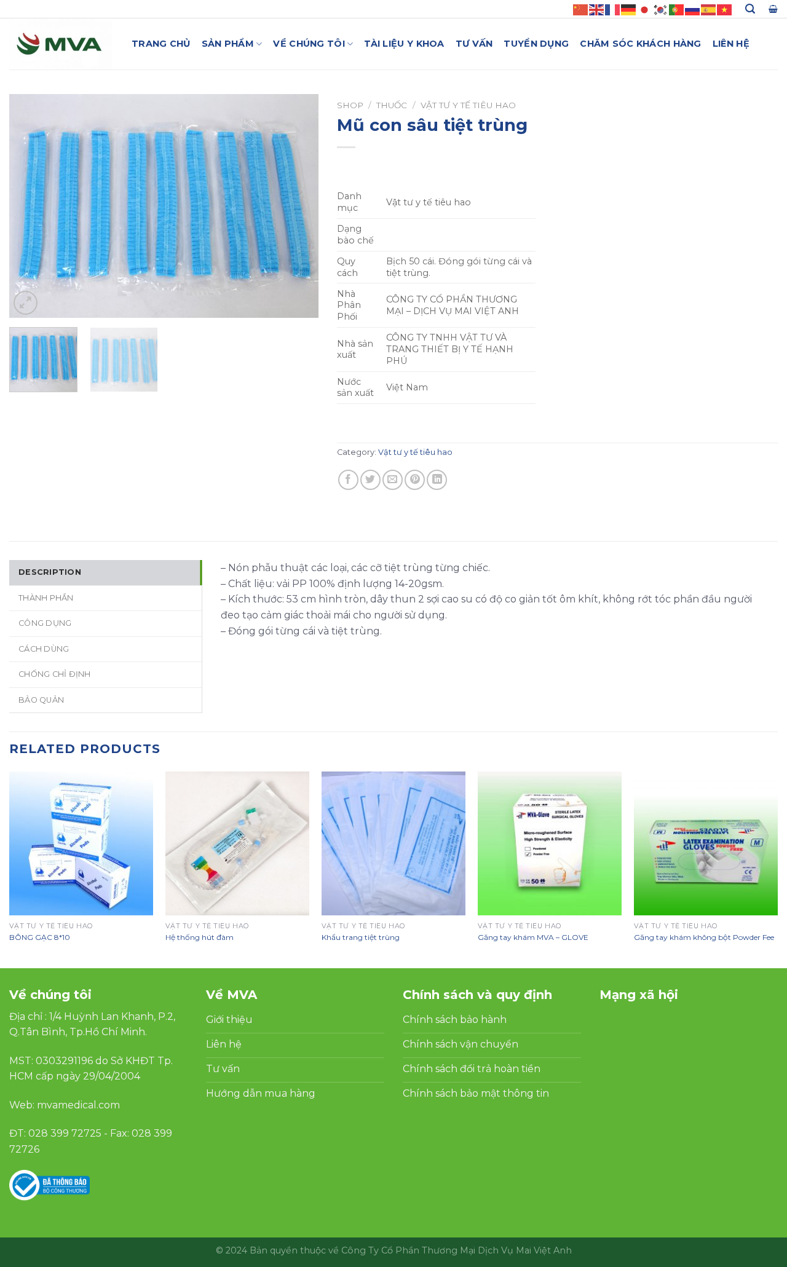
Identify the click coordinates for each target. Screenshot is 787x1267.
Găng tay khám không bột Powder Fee (704, 937)
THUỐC (391, 105)
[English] (597, 9)
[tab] (105, 572)
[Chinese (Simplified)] (581, 9)
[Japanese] (645, 9)
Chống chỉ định (54, 674)
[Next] (297, 206)
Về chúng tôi (308, 43)
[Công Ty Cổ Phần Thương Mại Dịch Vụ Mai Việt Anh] (61, 43)
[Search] (750, 9)
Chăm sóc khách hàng (640, 43)
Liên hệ (731, 43)
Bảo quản (41, 700)
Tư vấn (474, 43)
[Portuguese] (677, 9)
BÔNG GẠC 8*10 (39, 937)
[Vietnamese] (725, 9)
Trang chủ (161, 43)
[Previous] (31, 206)
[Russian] (693, 9)
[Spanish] (709, 9)
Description (49, 572)
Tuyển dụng (536, 43)
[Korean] (661, 9)
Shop (350, 105)
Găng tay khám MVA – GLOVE (533, 937)
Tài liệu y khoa (404, 43)
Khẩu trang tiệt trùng (361, 937)
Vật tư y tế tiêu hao (468, 105)
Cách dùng (43, 648)
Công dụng (44, 623)
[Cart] (773, 9)
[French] (613, 9)
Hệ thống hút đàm (199, 937)
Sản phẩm (228, 43)
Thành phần (46, 597)
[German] (629, 9)
